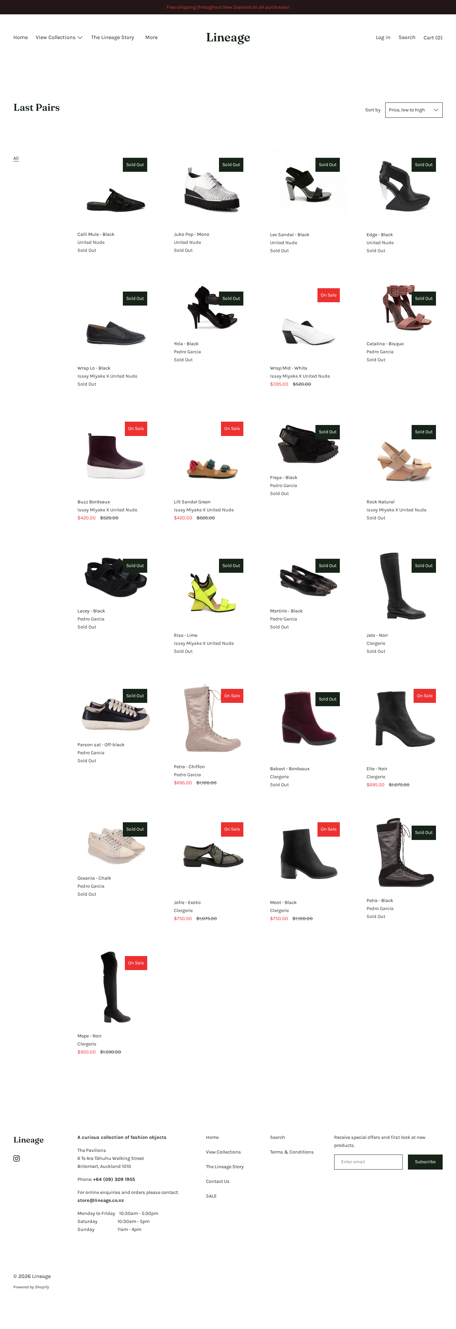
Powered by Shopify (31, 1287)
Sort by (373, 110)
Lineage (228, 37)
